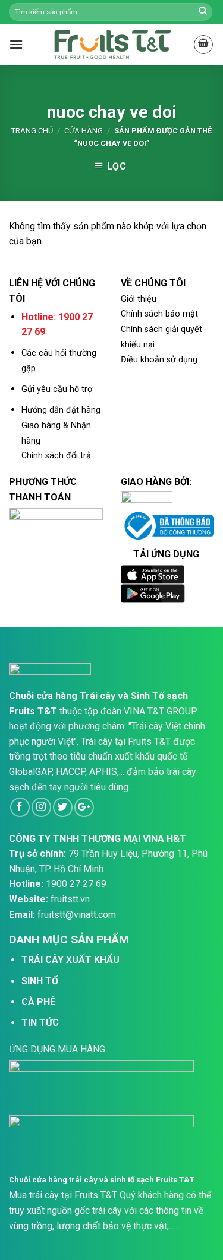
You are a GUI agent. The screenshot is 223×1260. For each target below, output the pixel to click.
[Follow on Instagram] (41, 807)
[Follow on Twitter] (63, 807)
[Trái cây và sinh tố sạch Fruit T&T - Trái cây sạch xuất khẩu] (111, 44)
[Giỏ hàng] (203, 44)
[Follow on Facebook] (20, 807)
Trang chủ (32, 130)
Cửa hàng (83, 130)
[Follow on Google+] (84, 807)
